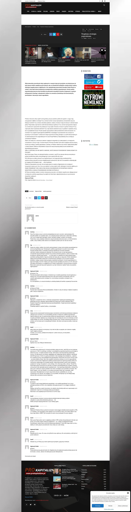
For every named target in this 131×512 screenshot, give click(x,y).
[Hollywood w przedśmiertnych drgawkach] (98, 53)
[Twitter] (102, 1)
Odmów (110, 506)
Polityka (34, 26)
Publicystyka (84, 30)
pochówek (31, 191)
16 (95, 38)
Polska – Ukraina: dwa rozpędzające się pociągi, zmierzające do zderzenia (30, 61)
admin (85, 38)
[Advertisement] (65, 19)
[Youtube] (105, 1)
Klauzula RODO (29, 497)
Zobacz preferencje (123, 506)
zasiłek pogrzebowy (47, 191)
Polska (45, 11)
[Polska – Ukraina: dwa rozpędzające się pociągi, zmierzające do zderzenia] (32, 53)
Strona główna (28, 26)
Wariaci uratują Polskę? (72, 207)
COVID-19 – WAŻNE (36, 11)
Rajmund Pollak (38, 191)
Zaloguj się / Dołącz (41, 1)
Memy (99, 11)
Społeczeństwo (91, 29)
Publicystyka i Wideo (88, 11)
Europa (52, 11)
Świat (58, 11)
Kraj (38, 26)
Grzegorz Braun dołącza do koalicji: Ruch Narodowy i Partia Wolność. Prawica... (70, 471)
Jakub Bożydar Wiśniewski (96, 57)
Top (28, 11)
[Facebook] (100, 1)
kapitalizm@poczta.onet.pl (42, 500)
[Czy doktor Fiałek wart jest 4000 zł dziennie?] (82, 53)
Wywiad (77, 11)
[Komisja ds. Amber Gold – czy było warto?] (57, 486)
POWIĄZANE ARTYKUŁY (31, 45)
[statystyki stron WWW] (91, 144)
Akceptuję (97, 506)
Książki (64, 11)
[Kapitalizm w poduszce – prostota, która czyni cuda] (57, 479)
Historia (70, 11)
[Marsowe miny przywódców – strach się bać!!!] (65, 53)
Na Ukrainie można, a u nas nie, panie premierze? (34, 208)
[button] (128, 493)
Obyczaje (96, 29)
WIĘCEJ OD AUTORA (43, 45)
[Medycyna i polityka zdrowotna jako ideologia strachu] (49, 53)
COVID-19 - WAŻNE (45, 58)
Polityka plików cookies (109, 509)
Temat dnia (89, 30)
